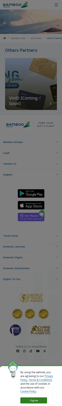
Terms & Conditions (40, 380)
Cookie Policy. (28, 391)
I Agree (33, 400)
